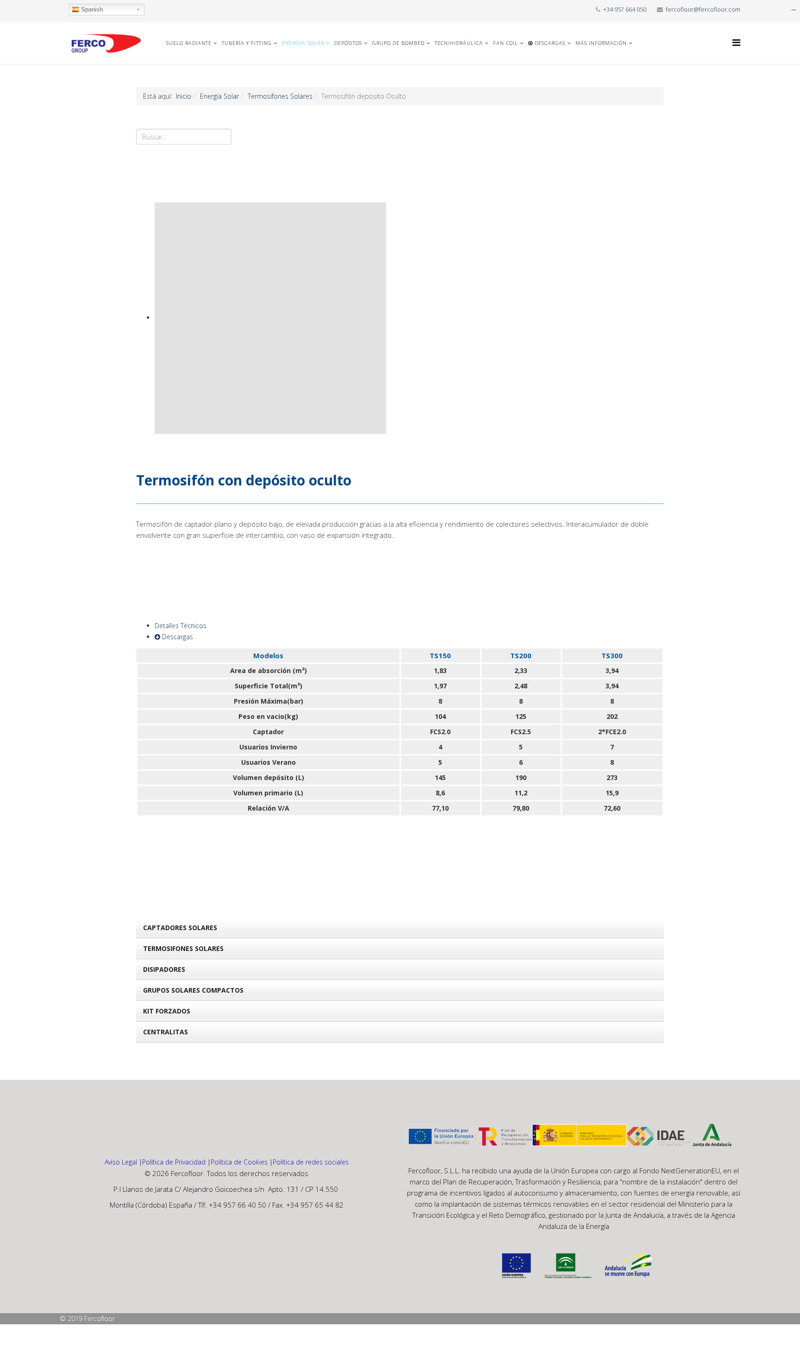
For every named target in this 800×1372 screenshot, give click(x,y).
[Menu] (736, 42)
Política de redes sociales (311, 1162)
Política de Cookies (239, 1162)
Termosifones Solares (280, 96)
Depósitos (348, 42)
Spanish (91, 9)
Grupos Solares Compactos (193, 990)
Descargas (549, 42)
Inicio (183, 96)
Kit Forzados (166, 1011)
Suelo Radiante (189, 42)
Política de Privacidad (174, 1162)
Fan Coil (505, 42)
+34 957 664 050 (624, 9)
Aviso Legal (121, 1162)
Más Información (601, 42)
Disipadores (164, 969)
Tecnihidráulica (459, 42)
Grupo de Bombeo (398, 42)
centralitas (165, 1031)
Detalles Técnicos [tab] (180, 625)
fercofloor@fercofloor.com (703, 9)
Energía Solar (303, 42)
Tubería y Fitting (247, 42)
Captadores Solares (180, 927)
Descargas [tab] (176, 636)
